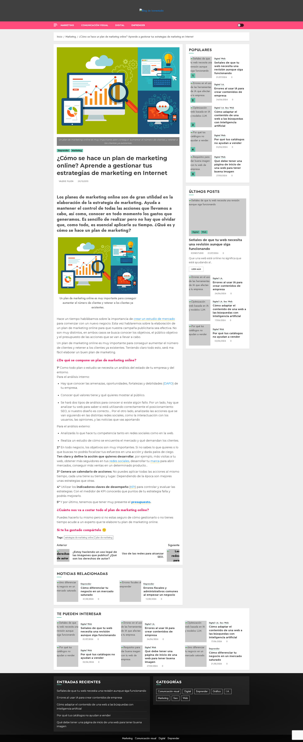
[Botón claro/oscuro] (241, 25)
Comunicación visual (94, 25)
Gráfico (217, 691)
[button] (247, 25)
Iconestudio (197, 253)
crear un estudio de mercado (154, 319)
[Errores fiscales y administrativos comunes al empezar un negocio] (130, 591)
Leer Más (196, 269)
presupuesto (140, 502)
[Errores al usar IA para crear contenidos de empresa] (201, 92)
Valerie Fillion (66, 181)
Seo (227, 108)
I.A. (222, 84)
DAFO (168, 383)
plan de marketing (104, 537)
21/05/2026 (88, 599)
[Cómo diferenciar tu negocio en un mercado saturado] (67, 591)
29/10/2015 (83, 181)
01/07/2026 (221, 77)
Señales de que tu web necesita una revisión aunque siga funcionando (215, 244)
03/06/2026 (222, 147)
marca (155, 461)
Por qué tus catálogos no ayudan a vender (98, 656)
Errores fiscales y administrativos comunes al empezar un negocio (160, 591)
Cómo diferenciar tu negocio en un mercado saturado (97, 591)
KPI (132, 487)
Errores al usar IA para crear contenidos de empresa (229, 92)
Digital (119, 25)
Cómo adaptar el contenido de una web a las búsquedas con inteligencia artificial (228, 119)
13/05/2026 (151, 599)
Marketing (67, 25)
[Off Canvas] (55, 25)
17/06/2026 (220, 320)
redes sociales (119, 461)
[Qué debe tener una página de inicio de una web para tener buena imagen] (201, 165)
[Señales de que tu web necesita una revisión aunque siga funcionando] (201, 67)
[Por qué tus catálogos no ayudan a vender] (201, 141)
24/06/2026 (222, 100)
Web (223, 58)
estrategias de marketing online (79, 537)
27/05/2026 (221, 176)
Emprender (138, 25)
